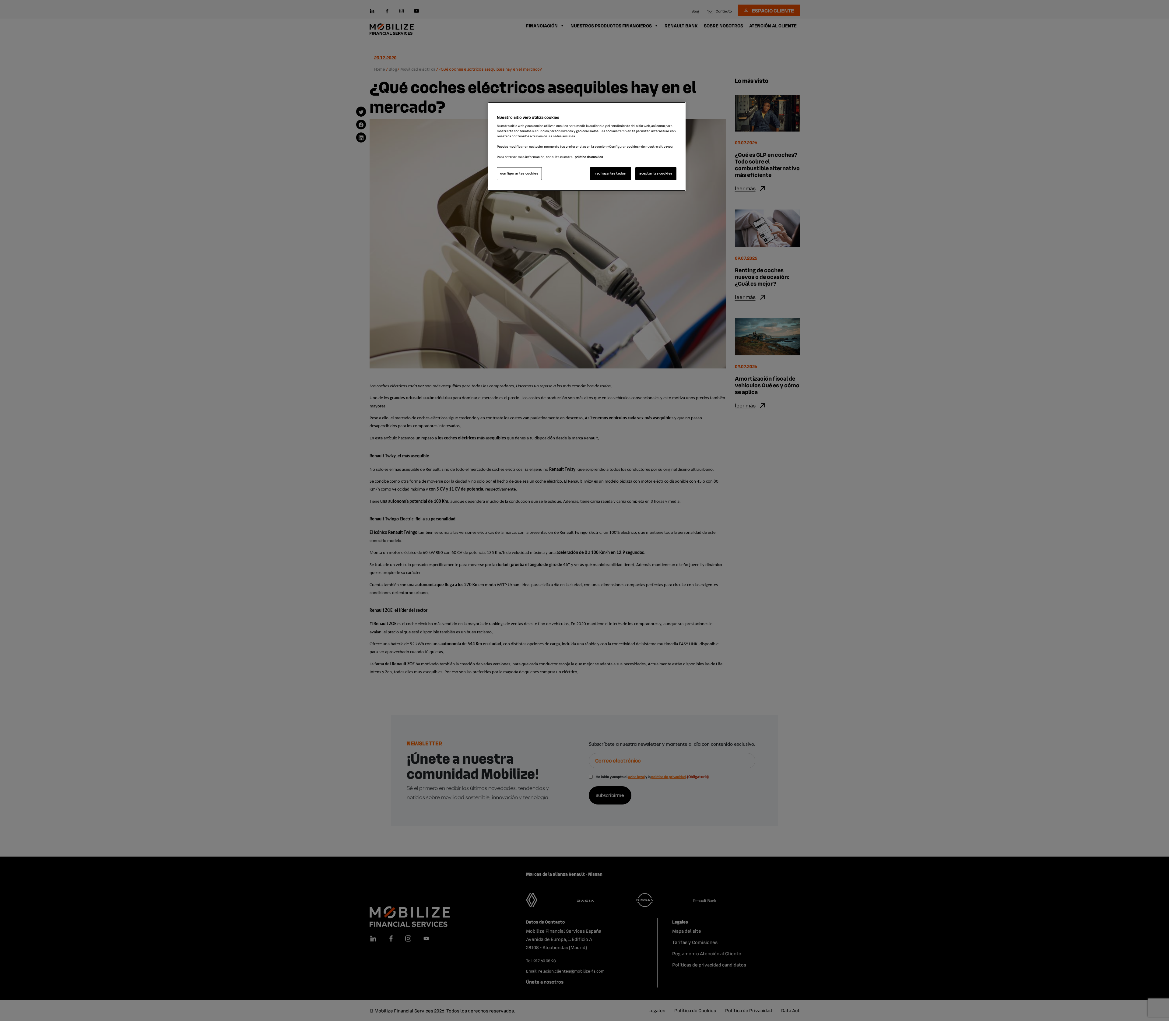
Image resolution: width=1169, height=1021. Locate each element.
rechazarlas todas (610, 173)
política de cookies (589, 157)
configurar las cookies (519, 173)
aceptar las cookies (655, 173)
